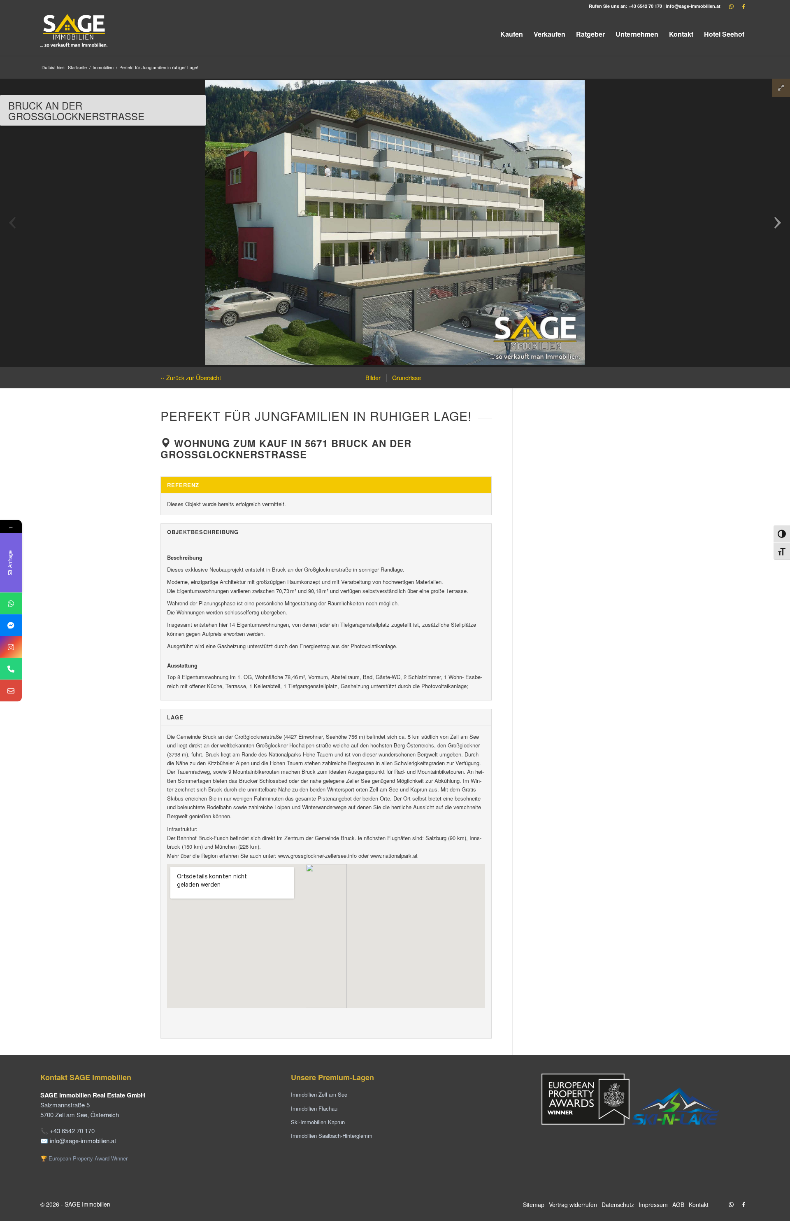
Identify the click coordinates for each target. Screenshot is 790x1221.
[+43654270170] (11, 603)
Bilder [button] (373, 377)
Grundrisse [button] (405, 377)
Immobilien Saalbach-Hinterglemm (331, 1135)
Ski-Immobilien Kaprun (318, 1122)
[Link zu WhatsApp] (731, 6)
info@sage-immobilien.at (693, 6)
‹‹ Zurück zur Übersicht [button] (190, 377)
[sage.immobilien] (11, 625)
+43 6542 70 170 (645, 6)
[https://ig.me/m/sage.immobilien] (11, 647)
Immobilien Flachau (314, 1108)
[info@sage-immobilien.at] (11, 690)
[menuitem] (511, 34)
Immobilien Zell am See (319, 1094)
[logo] (74, 34)
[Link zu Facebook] (743, 6)
